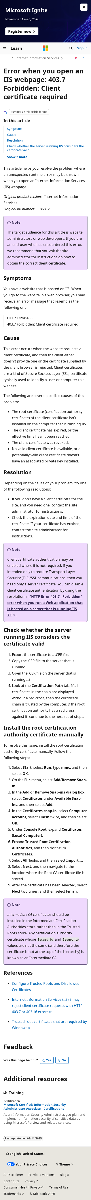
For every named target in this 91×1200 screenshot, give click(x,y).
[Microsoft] (45, 48)
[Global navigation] (4, 48)
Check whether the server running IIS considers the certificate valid (45, 148)
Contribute (11, 1181)
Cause (11, 134)
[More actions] (83, 58)
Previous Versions (41, 1175)
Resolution (15, 140)
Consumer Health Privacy (22, 1187)
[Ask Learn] (76, 58)
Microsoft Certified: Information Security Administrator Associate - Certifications (35, 1107)
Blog (63, 1175)
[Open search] (70, 48)
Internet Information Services (37, 58)
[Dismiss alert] (83, 7)
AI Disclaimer (13, 1175)
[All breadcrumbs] (7, 58)
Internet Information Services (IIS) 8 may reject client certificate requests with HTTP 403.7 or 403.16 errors (47, 1005)
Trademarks (12, 1194)
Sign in (82, 48)
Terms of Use (58, 1187)
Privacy (30, 1181)
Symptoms (15, 129)
